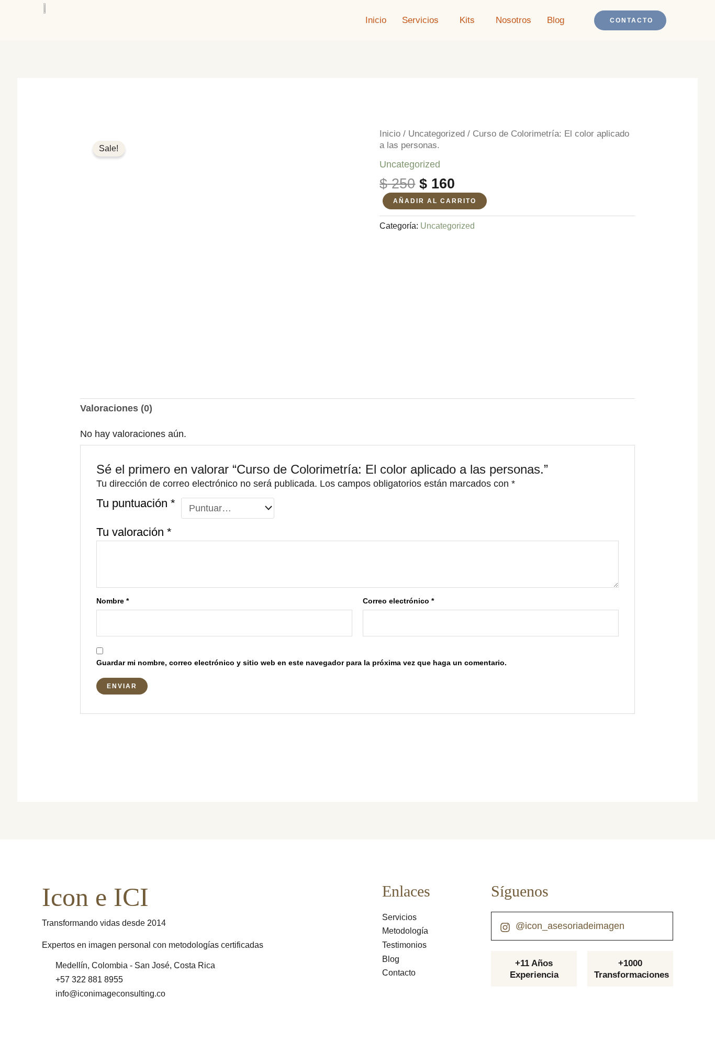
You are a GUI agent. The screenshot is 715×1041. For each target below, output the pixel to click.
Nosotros (513, 20)
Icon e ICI (95, 897)
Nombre (112, 601)
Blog (555, 20)
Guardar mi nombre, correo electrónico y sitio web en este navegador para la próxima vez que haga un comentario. (301, 662)
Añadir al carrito (434, 201)
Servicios (420, 20)
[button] (423, 20)
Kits (467, 20)
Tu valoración (134, 532)
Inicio (375, 20)
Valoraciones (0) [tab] (116, 408)
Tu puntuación (135, 504)
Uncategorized (436, 134)
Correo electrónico (398, 601)
